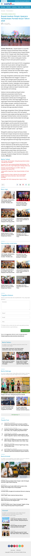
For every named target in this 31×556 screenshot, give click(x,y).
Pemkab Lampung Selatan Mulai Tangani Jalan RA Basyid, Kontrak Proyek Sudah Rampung (15, 481)
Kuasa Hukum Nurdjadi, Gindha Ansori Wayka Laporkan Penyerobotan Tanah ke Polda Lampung (22, 362)
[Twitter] (12, 546)
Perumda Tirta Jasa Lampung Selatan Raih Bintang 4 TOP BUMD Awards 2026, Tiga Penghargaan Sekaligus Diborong (15, 165)
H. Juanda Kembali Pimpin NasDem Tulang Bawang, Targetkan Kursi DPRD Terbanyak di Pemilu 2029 (7, 408)
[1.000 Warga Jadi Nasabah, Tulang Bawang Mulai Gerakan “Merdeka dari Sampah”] (8, 195)
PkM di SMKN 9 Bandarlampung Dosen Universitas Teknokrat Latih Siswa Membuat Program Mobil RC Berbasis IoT (16, 450)
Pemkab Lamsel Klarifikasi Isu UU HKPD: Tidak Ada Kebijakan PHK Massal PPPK (13, 168)
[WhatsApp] (20, 546)
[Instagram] (17, 546)
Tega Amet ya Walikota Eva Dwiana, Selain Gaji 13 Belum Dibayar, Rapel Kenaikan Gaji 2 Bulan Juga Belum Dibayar (16, 440)
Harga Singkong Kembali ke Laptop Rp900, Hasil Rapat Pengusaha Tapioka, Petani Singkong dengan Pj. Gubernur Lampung (16, 435)
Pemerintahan (4, 14)
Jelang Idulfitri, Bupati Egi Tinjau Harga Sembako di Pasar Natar (15, 172)
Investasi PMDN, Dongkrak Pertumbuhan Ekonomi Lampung (15, 491)
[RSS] (22, 546)
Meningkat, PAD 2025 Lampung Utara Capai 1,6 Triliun (14, 179)
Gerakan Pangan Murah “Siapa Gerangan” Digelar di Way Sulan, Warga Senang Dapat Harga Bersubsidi (15, 505)
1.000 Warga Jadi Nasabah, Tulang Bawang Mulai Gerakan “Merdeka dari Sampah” (15, 161)
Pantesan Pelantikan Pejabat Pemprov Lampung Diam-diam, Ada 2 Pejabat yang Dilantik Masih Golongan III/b (16, 430)
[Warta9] (8, 4)
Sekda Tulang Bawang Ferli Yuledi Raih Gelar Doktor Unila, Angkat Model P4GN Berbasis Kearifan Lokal (19, 533)
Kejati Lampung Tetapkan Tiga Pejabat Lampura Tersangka (8, 362)
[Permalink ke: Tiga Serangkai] (2, 23)
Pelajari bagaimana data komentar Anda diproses (12, 336)
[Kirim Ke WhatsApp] (29, 185)
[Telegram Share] (26, 185)
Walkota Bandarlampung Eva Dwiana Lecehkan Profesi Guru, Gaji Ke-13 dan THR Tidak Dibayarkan (16, 424)
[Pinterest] (14, 546)
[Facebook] (9, 546)
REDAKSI (19, 550)
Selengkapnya (15, 414)
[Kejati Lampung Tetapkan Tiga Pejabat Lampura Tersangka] (8, 356)
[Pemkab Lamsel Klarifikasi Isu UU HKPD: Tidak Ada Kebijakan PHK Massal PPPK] (8, 213)
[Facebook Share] (17, 185)
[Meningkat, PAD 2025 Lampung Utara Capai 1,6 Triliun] (23, 229)
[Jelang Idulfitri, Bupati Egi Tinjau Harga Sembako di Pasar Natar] (23, 212)
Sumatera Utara (12, 14)
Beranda (13, 550)
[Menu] (2, 4)
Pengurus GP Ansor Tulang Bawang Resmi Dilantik (13, 394)
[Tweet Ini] (20, 185)
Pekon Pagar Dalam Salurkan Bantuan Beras (12, 495)
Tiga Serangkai (7, 23)
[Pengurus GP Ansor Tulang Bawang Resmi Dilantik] (15, 385)
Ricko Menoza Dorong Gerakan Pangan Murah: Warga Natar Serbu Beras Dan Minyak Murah (14, 499)
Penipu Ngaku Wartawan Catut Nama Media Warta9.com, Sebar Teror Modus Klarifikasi (12, 349)
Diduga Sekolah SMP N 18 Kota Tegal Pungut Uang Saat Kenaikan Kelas (16, 445)
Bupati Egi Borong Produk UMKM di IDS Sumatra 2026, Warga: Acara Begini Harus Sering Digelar (14, 486)
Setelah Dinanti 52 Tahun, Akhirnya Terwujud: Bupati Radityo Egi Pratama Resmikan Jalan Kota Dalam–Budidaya (13, 176)
